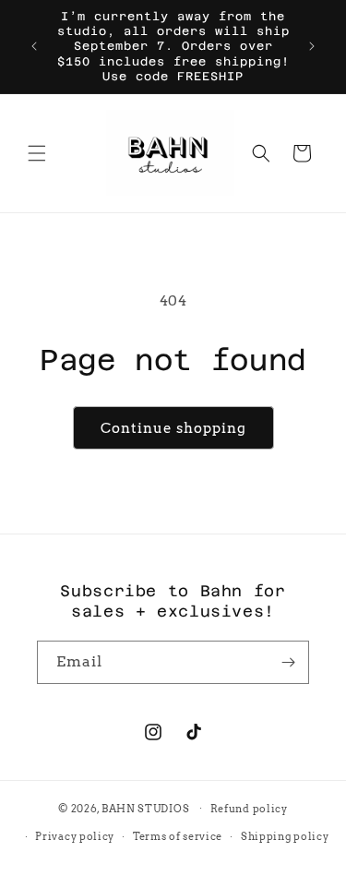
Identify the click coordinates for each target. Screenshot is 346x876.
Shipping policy (285, 836)
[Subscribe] (288, 662)
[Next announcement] (312, 46)
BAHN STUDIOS (145, 807)
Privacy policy (74, 836)
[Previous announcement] (34, 46)
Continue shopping (173, 428)
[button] (37, 153)
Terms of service (177, 836)
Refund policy (249, 808)
